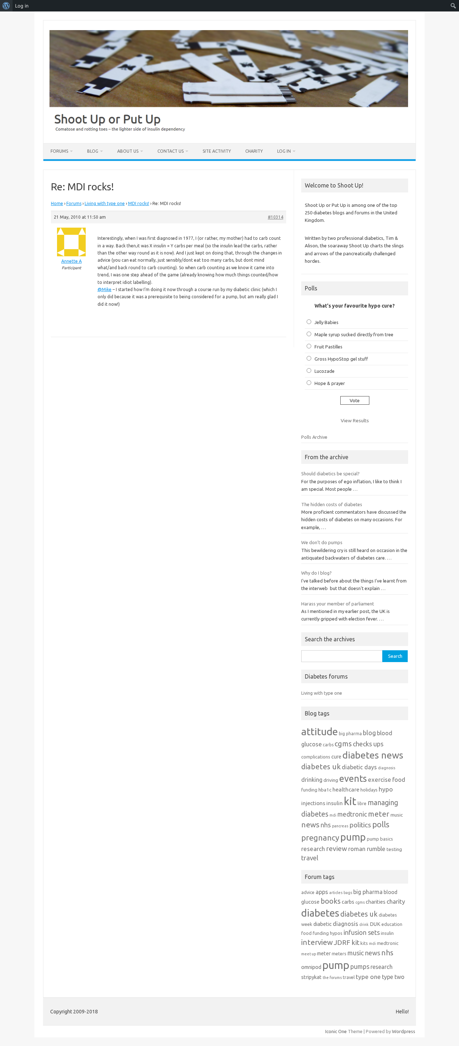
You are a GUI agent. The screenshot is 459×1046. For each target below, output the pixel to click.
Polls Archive (314, 436)
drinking (311, 779)
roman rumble (366, 848)
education (392, 924)
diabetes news (372, 755)
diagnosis (386, 768)
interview (317, 942)
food (398, 779)
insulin (334, 803)
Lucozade (324, 371)
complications (315, 756)
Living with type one (105, 203)
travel (309, 857)
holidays (369, 789)
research (313, 848)
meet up (308, 954)
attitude (319, 731)
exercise (379, 779)
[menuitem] (6, 5)
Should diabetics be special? (330, 473)
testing (394, 849)
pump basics (380, 838)
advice (307, 892)
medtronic (352, 814)
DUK (375, 924)
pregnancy (320, 837)
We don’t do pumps (321, 542)
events (353, 778)
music (397, 815)
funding (309, 789)
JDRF (342, 942)
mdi (333, 815)
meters (339, 953)
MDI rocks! (138, 203)
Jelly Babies (326, 322)
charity (396, 901)
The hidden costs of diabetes (331, 504)
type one (368, 976)
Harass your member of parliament (337, 603)
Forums (59, 151)
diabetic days (359, 767)
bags (348, 892)
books (331, 901)
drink (364, 924)
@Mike (105, 289)
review (336, 848)
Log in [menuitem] (22, 6)
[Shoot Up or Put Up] (228, 131)
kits (364, 943)
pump (353, 837)
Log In (284, 151)
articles (335, 892)
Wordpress (403, 1031)
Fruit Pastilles (328, 346)
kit (350, 801)
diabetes (320, 912)
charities (375, 902)
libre (362, 803)
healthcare (345, 789)
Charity (254, 151)
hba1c (324, 790)
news (310, 824)
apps (322, 892)
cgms (343, 744)
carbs (328, 744)
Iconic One (336, 1031)
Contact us (170, 151)
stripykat (311, 977)
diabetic (322, 924)
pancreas (340, 826)
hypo (386, 789)
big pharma (350, 733)
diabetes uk (321, 766)
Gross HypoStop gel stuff (341, 358)
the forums (332, 977)
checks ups (368, 743)
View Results (355, 420)
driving (330, 780)
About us (127, 151)
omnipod (311, 967)
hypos (336, 933)
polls (380, 824)
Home (57, 203)
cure (336, 756)
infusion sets (362, 932)
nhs (326, 824)
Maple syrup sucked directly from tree (353, 334)
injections (313, 803)
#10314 (275, 217)
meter (378, 813)
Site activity (217, 151)
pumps (359, 966)
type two (393, 977)
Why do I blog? (316, 572)
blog (369, 732)
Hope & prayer (329, 383)
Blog (92, 151)
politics (360, 825)
